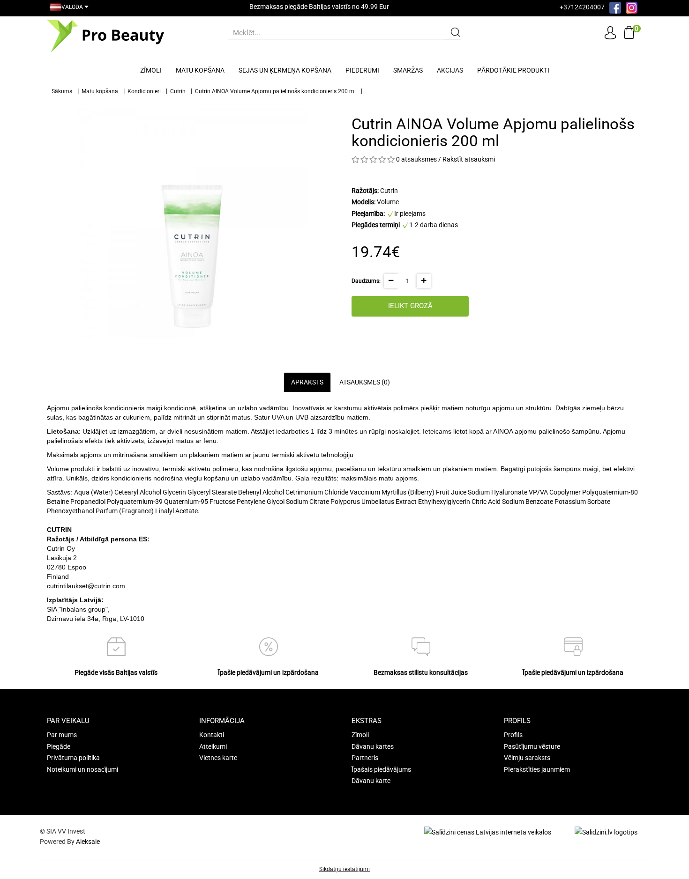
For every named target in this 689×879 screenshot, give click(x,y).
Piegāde (58, 746)
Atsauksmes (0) (364, 382)
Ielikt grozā (410, 306)
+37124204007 (582, 7)
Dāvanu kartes (373, 746)
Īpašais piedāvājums (381, 769)
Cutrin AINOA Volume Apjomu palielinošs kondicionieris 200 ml (275, 91)
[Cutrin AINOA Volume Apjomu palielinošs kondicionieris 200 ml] (192, 223)
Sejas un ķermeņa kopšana (285, 70)
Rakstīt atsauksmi (468, 159)
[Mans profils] (610, 32)
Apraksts (307, 382)
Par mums (62, 735)
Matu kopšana (200, 70)
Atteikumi (213, 746)
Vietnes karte (218, 757)
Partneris (365, 757)
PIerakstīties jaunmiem (537, 769)
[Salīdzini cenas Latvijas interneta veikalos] (487, 831)
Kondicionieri (144, 91)
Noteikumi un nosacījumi (82, 769)
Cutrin (178, 91)
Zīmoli (151, 70)
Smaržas (408, 70)
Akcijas (450, 70)
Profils (513, 735)
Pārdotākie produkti (513, 70)
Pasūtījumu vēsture (532, 746)
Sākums (62, 91)
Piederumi (362, 70)
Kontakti (211, 735)
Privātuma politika (73, 757)
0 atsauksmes (416, 159)
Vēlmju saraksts (527, 757)
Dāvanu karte (371, 780)
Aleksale (88, 841)
